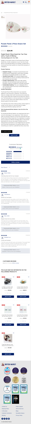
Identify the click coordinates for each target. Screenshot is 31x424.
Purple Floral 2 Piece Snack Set (13, 44)
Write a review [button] (15, 162)
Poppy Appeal (19, 406)
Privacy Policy (19, 415)
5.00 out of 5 (19, 147)
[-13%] (23, 281)
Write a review (15, 263)
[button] (4, 46)
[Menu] (23, 2)
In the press (4, 410)
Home (1, 12)
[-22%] (8, 281)
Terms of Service (19, 408)
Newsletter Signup (20, 413)
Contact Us (4, 406)
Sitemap (4, 415)
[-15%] (8, 338)
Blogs (17, 410)
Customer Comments (7, 413)
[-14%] (8, 309)
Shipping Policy (5, 408)
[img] (4, 171)
